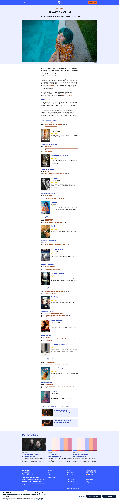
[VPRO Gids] (88, 482)
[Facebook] (27, 490)
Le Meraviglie (48, 195)
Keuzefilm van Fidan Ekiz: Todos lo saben (55, 315)
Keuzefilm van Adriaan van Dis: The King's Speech (57, 268)
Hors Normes (48, 340)
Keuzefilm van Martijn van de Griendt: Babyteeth (57, 386)
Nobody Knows (48, 146)
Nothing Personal (49, 220)
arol (60, 222)
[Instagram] (23, 490)
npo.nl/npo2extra (67, 95)
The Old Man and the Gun (51, 126)
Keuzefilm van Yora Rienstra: (52, 173)
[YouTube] (25, 490)
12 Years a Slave (50, 316)
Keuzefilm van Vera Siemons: (52, 222)
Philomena (47, 242)
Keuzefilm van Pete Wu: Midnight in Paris (55, 244)
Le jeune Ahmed (49, 219)
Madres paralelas (49, 384)
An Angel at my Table (50, 293)
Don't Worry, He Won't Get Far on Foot (54, 198)
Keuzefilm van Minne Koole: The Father (54, 291)
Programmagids (52, 85)
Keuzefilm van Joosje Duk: (51, 124)
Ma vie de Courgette (50, 266)
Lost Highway (48, 175)
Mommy (60, 124)
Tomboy (47, 361)
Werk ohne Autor (49, 245)
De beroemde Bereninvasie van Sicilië (54, 313)
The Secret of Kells (49, 122)
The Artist (61, 173)
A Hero (47, 387)
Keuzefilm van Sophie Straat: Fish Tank (55, 197)
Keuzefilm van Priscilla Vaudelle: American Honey (57, 364)
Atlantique (47, 290)
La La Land (47, 337)
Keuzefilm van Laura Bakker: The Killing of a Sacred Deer (59, 338)
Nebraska (47, 171)
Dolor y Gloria (48, 151)
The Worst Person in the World (52, 269)
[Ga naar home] (59, 2)
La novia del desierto (50, 362)
